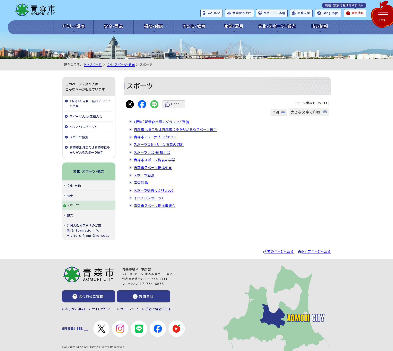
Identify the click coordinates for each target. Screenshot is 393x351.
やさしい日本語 (274, 13)
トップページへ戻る (316, 251)
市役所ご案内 (75, 309)
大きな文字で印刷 (306, 112)
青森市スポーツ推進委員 (153, 167)
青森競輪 (141, 182)
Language (330, 13)
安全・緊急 (113, 26)
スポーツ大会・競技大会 (152, 152)
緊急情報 (357, 13)
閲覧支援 (303, 13)
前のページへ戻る (280, 251)
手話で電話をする (158, 309)
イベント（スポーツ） (148, 198)
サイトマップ (129, 309)
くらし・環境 (73, 26)
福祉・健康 (153, 26)
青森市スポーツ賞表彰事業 (154, 160)
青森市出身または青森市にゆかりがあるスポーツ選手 (175, 129)
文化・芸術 (74, 185)
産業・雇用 (233, 26)
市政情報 (319, 26)
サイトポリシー (102, 309)
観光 (70, 215)
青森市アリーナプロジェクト (155, 137)
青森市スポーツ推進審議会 (154, 205)
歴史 (70, 196)
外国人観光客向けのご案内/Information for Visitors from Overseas (88, 230)
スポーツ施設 (144, 175)
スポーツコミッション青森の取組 (159, 144)
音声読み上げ (242, 13)
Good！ (177, 104)
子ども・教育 (194, 26)
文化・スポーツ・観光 (277, 26)
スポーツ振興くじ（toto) (154, 190)
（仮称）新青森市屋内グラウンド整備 (161, 122)
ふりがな (214, 13)
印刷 (276, 112)
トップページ (93, 64)
